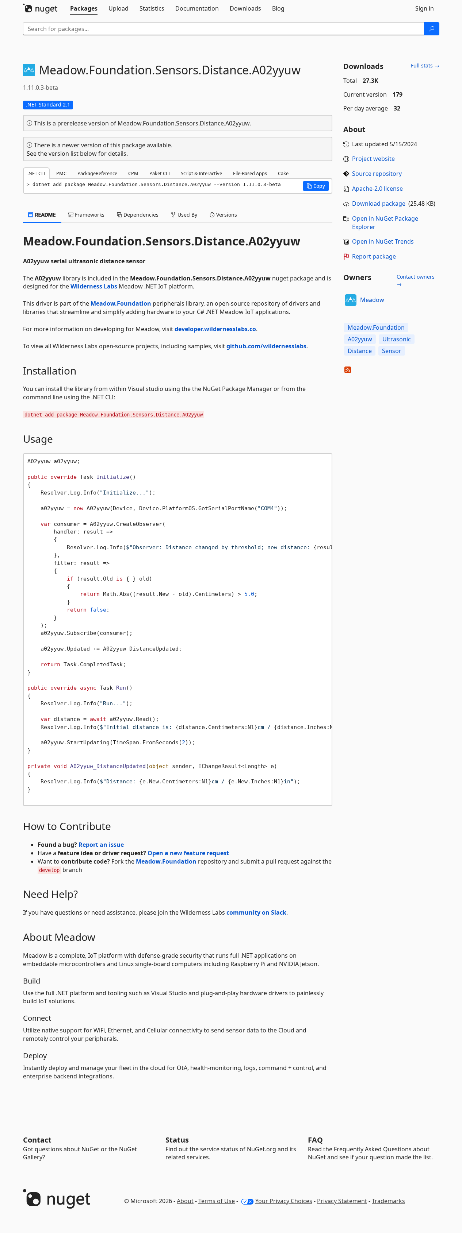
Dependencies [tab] (140, 214)
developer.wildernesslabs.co (215, 329)
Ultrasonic (396, 339)
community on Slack (256, 912)
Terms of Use (216, 1201)
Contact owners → (416, 280)
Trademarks (388, 1201)
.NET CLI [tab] (36, 173)
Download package (378, 203)
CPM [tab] (133, 173)
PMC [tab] (61, 173)
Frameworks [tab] (88, 214)
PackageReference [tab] (97, 173)
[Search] (431, 28)
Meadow (372, 300)
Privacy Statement (342, 1201)
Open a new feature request (188, 853)
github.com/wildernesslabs (266, 346)
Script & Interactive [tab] (201, 173)
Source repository (377, 174)
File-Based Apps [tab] (250, 173)
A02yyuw (360, 339)
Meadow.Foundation (121, 303)
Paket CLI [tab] (159, 173)
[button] (316, 186)
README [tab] (45, 214)
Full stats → (425, 65)
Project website (373, 159)
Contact (37, 1140)
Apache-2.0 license (377, 189)
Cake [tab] (283, 173)
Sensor (391, 351)
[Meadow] (350, 300)
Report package (374, 256)
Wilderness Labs (93, 286)
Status (177, 1140)
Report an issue (101, 845)
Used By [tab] (186, 214)
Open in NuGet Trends (383, 241)
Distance (360, 351)
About (185, 1201)
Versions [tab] (226, 214)
